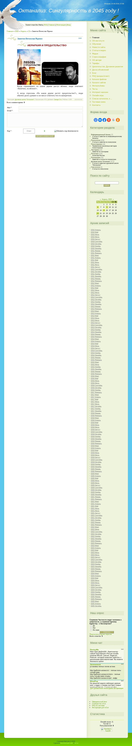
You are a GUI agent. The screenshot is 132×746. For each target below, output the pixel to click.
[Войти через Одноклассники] (118, 120)
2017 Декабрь (96, 411)
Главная (51, 25)
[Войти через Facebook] (104, 120)
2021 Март (95, 501)
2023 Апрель (96, 548)
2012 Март (95, 283)
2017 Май (94, 399)
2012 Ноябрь (96, 302)
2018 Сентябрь (96, 432)
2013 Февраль (96, 309)
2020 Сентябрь (96, 488)
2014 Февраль (96, 337)
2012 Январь (96, 279)
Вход (69, 25)
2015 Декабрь (96, 369)
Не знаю (96, 630)
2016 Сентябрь (96, 385)
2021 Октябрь (96, 518)
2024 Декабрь (96, 594)
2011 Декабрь (96, 276)
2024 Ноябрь (96, 592)
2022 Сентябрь (96, 532)
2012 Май (94, 288)
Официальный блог (99, 702)
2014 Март (95, 339)
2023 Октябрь (96, 562)
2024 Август (95, 585)
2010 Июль (95, 237)
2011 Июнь (95, 262)
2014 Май (94, 344)
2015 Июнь (95, 365)
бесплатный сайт (66, 743)
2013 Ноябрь (96, 330)
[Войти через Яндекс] (109, 120)
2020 (17, 31)
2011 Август (95, 267)
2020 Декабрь (96, 495)
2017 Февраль (96, 392)
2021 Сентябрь (96, 515)
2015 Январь (96, 358)
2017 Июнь (95, 402)
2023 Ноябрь (96, 564)
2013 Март (95, 311)
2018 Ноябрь (96, 436)
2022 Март (95, 527)
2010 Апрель (96, 230)
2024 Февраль (96, 571)
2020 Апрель (96, 476)
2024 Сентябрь (96, 587)
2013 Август (95, 323)
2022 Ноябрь (96, 536)
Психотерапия (96, 144)
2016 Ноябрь (96, 390)
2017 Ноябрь (96, 409)
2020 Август (95, 485)
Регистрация (61, 25)
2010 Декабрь (96, 248)
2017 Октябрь (96, 406)
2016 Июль (95, 383)
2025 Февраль (96, 599)
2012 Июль (95, 293)
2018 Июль (95, 427)
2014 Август (95, 348)
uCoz (76, 743)
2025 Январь (96, 597)
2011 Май (94, 260)
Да (94, 626)
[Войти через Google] (113, 120)
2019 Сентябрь (96, 460)
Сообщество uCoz (99, 704)
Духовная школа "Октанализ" (24, 99)
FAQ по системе (98, 706)
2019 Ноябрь (96, 464)
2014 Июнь (95, 346)
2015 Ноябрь (96, 367)
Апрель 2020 (107, 199)
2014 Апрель (96, 341)
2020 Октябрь (96, 490)
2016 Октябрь (96, 388)
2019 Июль (95, 455)
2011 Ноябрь (96, 274)
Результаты (94, 634)
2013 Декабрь (96, 332)
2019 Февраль (96, 443)
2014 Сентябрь (96, 351)
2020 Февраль (96, 471)
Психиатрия (95, 158)
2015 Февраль (96, 360)
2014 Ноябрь (96, 353)
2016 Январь (96, 371)
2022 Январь (96, 522)
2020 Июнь (95, 481)
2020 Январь (96, 469)
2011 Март (95, 255)
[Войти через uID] (96, 120)
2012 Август (95, 295)
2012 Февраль (96, 281)
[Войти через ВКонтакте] (100, 120)
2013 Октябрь (96, 327)
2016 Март (95, 376)
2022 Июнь (95, 529)
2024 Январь (96, 569)
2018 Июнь (95, 425)
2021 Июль (95, 511)
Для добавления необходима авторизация (106, 688)
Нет (94, 628)
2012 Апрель (96, 286)
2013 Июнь (95, 318)
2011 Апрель (96, 258)
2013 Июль (95, 320)
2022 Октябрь (96, 534)
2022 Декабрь (96, 539)
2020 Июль (95, 483)
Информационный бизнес (101, 135)
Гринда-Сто (57, 99)
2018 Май (94, 423)
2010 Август (95, 239)
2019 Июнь (95, 453)
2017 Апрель (96, 397)
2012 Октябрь (96, 300)
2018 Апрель (96, 420)
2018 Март (95, 418)
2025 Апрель (96, 604)
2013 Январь (96, 306)
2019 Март (95, 446)
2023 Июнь (95, 553)
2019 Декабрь (96, 467)
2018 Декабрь (96, 439)
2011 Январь (96, 251)
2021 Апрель (96, 504)
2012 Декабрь (96, 304)
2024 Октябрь (96, 590)
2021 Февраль (96, 499)
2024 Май (94, 578)
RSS (45, 25)
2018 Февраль (96, 416)
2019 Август (95, 457)
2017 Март (95, 395)
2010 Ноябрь (96, 246)
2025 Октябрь (96, 606)
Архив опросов (106, 634)
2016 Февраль (96, 374)
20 (98, 213)
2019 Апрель (96, 448)
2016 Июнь (95, 381)
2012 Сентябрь (96, 297)
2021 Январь (96, 497)
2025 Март (95, 601)
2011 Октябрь (96, 272)
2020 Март (95, 474)
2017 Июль (95, 404)
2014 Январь (96, 334)
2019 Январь (96, 441)
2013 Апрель (96, 313)
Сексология (95, 167)
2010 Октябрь (96, 244)
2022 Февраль (96, 525)
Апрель (23, 31)
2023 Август (95, 557)
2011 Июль (95, 265)
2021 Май (94, 506)
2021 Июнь (95, 508)
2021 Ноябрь (96, 520)
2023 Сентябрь (96, 560)
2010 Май (94, 232)
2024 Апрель (96, 576)
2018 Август (95, 430)
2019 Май (94, 450)
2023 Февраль (96, 543)
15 (29, 31)
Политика (94, 154)
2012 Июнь (95, 290)
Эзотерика (95, 150)
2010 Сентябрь (96, 241)
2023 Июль (95, 555)
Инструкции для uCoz (100, 707)
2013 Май (94, 316)
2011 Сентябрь (96, 269)
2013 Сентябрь (96, 325)
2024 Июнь (95, 580)
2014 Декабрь (96, 355)
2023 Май (94, 550)
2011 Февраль (96, 253)
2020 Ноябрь (96, 492)
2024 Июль (95, 583)
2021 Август (95, 513)
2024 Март (95, 573)
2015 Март (95, 362)
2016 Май (94, 378)
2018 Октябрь (96, 434)
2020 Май (94, 478)
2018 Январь (96, 413)
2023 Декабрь (96, 566)
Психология (95, 140)
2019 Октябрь (96, 462)
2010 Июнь (95, 235)
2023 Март (95, 546)
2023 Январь (96, 541)
